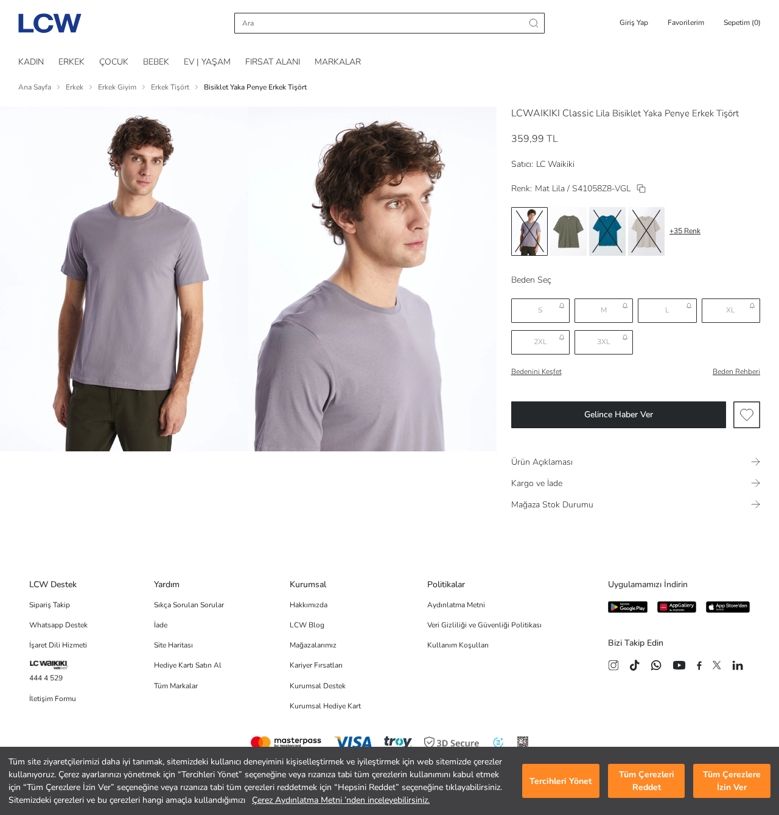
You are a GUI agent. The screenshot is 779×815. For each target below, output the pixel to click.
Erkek (74, 87)
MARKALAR (338, 62)
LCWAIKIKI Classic (552, 113)
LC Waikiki (555, 164)
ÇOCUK (113, 62)
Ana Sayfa (34, 87)
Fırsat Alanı (272, 62)
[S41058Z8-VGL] (641, 188)
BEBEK (156, 62)
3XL (603, 342)
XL (730, 310)
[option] (529, 231)
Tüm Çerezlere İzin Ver (732, 781)
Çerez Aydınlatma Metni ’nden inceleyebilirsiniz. (341, 800)
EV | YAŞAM (207, 62)
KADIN (31, 62)
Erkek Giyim (117, 87)
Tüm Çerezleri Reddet (646, 781)
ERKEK (71, 62)
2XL (540, 342)
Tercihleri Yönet (560, 781)
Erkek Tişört (170, 87)
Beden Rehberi (736, 371)
